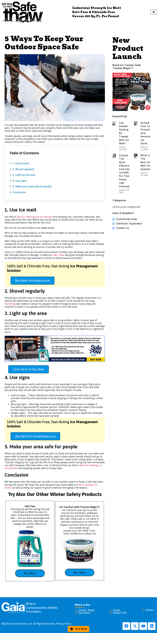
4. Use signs (20, 180)
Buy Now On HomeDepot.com (35, 436)
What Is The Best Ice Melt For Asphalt (145, 162)
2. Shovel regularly (23, 169)
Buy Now (30, 573)
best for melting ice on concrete (35, 216)
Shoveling (10, 303)
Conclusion (19, 192)
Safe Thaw (58, 255)
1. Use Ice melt (20, 163)
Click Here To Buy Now (28, 369)
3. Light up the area (23, 174)
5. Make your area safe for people (32, 186)
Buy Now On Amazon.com (32, 280)
